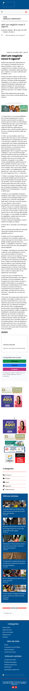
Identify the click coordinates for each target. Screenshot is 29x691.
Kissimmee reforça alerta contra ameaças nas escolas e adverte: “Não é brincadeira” (14, 546)
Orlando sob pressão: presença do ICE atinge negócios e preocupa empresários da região (14, 529)
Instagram (14, 369)
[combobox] (14, 613)
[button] (26, 12)
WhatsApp (14, 361)
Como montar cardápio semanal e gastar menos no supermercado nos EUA (14, 596)
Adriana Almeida (9, 345)
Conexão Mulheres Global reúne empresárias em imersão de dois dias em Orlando (14, 511)
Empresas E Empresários (12, 19)
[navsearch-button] (2, 12)
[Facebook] (13, 687)
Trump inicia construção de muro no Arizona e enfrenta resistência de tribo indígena (14, 563)
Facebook (15, 365)
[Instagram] (16, 687)
